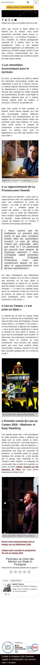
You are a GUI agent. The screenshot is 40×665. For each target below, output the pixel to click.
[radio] (11, 572)
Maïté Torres (18, 584)
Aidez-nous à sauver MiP (20, 7)
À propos (5, 580)
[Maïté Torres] (7, 591)
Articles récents (16, 580)
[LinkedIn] (6, 20)
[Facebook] (3, 20)
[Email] (15, 20)
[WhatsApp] (12, 20)
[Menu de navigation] (35, 2)
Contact (12, 662)
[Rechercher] (28, 2)
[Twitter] (9, 20)
